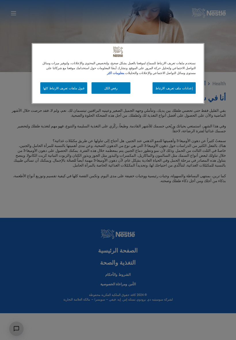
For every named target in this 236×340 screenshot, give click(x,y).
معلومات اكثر (115, 73)
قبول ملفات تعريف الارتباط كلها (63, 88)
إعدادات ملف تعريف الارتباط (174, 88)
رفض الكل (111, 88)
